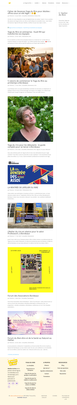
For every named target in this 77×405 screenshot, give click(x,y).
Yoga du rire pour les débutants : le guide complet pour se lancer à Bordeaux (26, 146)
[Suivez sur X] (9, 387)
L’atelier (37, 3)
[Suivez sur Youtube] (16, 383)
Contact (58, 3)
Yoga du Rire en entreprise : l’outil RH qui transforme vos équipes (26, 33)
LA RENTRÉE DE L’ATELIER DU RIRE (23, 187)
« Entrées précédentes (13, 354)
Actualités (24, 16)
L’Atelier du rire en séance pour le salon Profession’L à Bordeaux (26, 232)
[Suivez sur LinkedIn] (9, 383)
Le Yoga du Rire (27, 3)
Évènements (31, 16)
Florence (12, 16)
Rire (39, 16)
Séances (44, 3)
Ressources (65, 3)
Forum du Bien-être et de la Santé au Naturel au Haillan (30, 339)
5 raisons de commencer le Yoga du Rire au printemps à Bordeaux (27, 81)
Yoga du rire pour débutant (43, 149)
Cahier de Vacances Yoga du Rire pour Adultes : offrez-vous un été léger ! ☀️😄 (29, 12)
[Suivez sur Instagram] (13, 383)
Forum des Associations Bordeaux (23, 295)
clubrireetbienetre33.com (16, 395)
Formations (51, 3)
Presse (36, 16)
